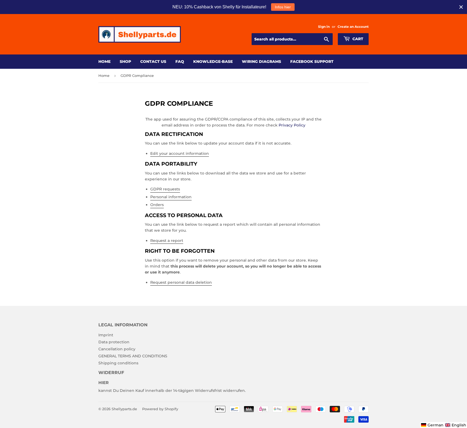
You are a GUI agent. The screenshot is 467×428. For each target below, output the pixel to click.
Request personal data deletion (181, 282)
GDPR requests (165, 189)
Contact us (153, 61)
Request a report (166, 240)
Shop (125, 61)
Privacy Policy (292, 125)
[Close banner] (461, 7)
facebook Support (311, 61)
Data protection (113, 342)
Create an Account (353, 27)
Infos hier (283, 7)
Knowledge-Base (213, 61)
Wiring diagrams (261, 61)
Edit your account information (179, 153)
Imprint (105, 335)
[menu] (443, 425)
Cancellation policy (116, 349)
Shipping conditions (118, 363)
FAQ (179, 61)
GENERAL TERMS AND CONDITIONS (132, 356)
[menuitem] (432, 425)
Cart (357, 38)
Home (104, 61)
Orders (157, 204)
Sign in (324, 27)
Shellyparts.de (124, 409)
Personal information (171, 196)
